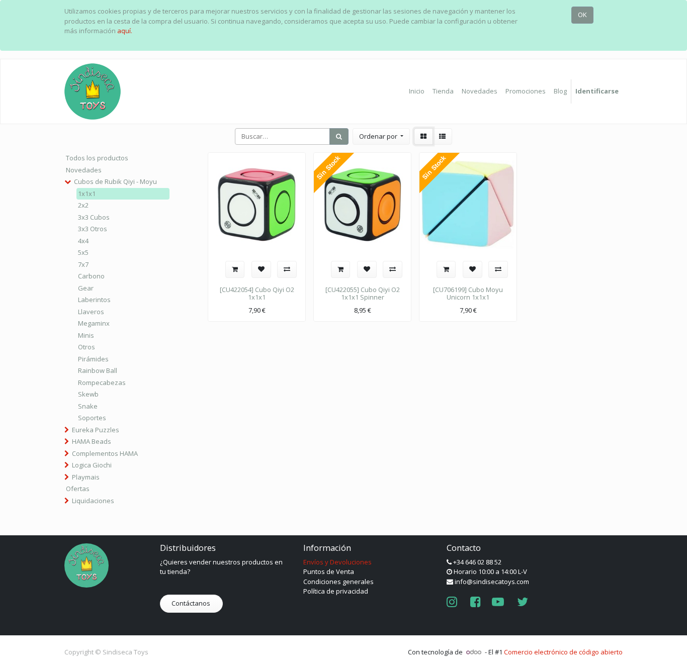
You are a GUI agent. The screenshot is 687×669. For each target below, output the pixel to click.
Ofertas (78, 488)
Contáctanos (191, 603)
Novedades (84, 169)
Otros (86, 346)
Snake (88, 406)
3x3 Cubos (94, 217)
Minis (86, 335)
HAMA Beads (91, 441)
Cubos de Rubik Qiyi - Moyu (115, 181)
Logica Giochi (92, 464)
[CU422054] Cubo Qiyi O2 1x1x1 (257, 293)
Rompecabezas (102, 382)
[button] (381, 136)
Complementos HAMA (105, 453)
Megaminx (94, 323)
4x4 (83, 240)
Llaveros (91, 311)
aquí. (124, 30)
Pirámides (93, 358)
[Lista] (442, 136)
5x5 (83, 252)
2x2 (83, 205)
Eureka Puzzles (95, 429)
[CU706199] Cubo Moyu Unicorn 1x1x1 (468, 293)
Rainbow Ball (97, 370)
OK (582, 14)
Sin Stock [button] (328, 167)
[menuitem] (416, 91)
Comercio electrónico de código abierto (563, 651)
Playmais (86, 477)
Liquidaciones (93, 500)
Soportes (92, 417)
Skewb (88, 394)
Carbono (91, 275)
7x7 (83, 264)
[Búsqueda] (339, 136)
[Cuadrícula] (423, 136)
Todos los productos (97, 157)
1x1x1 (87, 193)
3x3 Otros (92, 228)
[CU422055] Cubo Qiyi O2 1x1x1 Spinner (362, 293)
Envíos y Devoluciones (337, 561)
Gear (86, 288)
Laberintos (94, 299)
